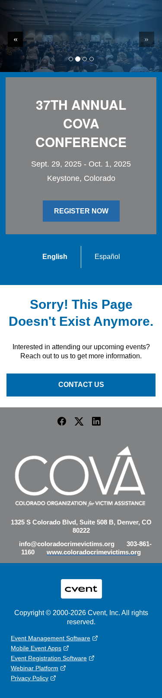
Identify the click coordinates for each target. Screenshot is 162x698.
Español (107, 256)
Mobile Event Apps (36, 648)
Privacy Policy (29, 678)
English (54, 256)
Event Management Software (50, 638)
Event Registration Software (49, 658)
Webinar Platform (34, 668)
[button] (64, 424)
